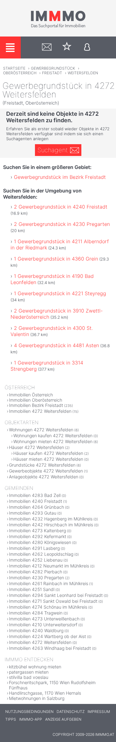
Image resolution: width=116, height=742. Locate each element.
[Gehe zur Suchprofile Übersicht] (47, 47)
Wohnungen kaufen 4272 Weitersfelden (52, 435)
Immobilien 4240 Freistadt (35, 501)
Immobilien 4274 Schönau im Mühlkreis (48, 607)
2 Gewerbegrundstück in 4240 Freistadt (60, 207)
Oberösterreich (20, 73)
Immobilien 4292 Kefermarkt (37, 536)
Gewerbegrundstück (53, 68)
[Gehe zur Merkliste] (67, 47)
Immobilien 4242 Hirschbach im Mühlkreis (51, 524)
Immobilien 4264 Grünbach (36, 507)
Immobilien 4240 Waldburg (36, 630)
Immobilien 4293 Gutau (32, 513)
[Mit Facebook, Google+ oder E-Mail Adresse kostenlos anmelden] (87, 47)
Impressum (99, 711)
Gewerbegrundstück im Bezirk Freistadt (60, 177)
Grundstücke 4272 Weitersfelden (42, 465)
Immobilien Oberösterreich (35, 400)
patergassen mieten (29, 672)
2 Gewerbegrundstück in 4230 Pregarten (62, 224)
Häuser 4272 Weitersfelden (36, 447)
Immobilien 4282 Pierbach (35, 571)
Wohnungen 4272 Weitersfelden (41, 429)
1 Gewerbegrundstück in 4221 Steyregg (60, 293)
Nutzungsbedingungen (29, 711)
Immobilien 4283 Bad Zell (35, 495)
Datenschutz (70, 711)
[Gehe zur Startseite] (58, 27)
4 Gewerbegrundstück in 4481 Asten (56, 345)
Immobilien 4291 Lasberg (34, 548)
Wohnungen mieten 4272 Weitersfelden (52, 441)
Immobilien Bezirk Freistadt (36, 405)
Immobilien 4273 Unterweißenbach (44, 618)
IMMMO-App (30, 719)
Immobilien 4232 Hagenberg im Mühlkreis (50, 518)
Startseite (14, 68)
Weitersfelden (83, 73)
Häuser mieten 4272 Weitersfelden (48, 459)
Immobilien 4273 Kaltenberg (37, 530)
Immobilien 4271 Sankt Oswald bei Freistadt (53, 601)
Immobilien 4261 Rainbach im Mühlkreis (48, 583)
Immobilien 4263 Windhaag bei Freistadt (50, 648)
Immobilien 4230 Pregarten (36, 577)
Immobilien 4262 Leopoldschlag (41, 554)
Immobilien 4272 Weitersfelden (40, 411)
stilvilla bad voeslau (28, 677)
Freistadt (52, 73)
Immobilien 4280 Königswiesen (40, 542)
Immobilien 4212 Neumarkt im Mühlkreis (49, 565)
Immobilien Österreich (31, 394)
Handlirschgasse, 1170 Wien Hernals (45, 693)
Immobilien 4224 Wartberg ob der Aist (47, 636)
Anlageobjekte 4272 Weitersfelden (43, 476)
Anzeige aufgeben (63, 719)
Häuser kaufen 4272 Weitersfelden (48, 453)
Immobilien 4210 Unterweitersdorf (43, 624)
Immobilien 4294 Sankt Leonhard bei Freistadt (56, 595)
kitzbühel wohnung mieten (35, 666)
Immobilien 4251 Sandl (31, 589)
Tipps (10, 719)
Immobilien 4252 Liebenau (35, 560)
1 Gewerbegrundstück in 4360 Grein (56, 259)
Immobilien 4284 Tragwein (35, 612)
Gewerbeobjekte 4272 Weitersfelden (46, 470)
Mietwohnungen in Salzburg (36, 698)
